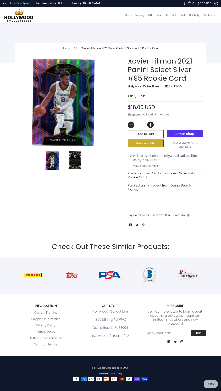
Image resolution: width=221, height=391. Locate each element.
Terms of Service (46, 344)
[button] (199, 3)
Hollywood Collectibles (144, 86)
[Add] (150, 125)
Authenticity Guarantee (45, 338)
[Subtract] (131, 125)
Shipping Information (45, 319)
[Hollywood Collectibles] (18, 15)
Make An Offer (146, 143)
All (75, 48)
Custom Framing (45, 313)
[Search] (183, 3)
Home (66, 48)
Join (198, 333)
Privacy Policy (45, 325)
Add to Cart (145, 134)
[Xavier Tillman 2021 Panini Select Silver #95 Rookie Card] (52, 160)
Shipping (133, 114)
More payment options (185, 145)
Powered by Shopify (110, 373)
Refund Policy (45, 332)
